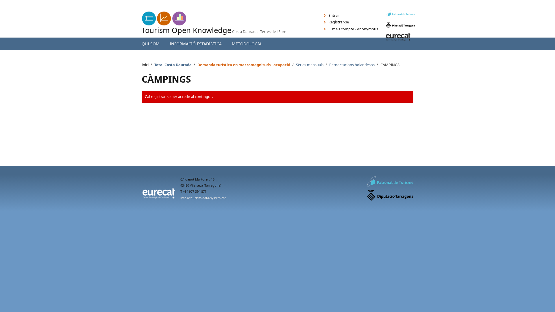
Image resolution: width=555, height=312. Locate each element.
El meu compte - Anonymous (353, 28)
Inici (145, 64)
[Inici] (164, 24)
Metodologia (247, 44)
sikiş (3, 9)
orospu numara (23, 9)
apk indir (7, 2)
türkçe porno (51, 9)
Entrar (333, 15)
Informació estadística (196, 44)
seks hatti (73, 9)
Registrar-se (338, 22)
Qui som (151, 44)
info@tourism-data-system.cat (203, 198)
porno (90, 9)
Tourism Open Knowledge (186, 30)
